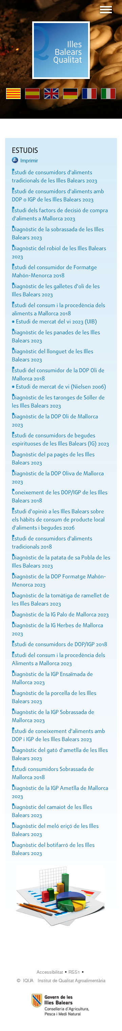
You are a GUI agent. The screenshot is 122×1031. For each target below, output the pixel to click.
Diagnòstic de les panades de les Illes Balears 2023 (56, 337)
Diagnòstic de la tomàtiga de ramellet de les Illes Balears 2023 (60, 600)
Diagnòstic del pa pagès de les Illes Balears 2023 (53, 459)
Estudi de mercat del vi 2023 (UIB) (56, 322)
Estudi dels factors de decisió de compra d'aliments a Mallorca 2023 (60, 215)
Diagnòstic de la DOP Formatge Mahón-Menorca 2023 (59, 581)
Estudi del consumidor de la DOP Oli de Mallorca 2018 (58, 375)
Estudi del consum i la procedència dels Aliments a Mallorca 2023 (58, 660)
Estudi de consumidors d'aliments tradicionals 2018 (52, 543)
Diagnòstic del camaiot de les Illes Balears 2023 (52, 812)
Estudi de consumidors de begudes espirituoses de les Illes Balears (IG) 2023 (60, 440)
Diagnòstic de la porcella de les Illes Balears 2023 (54, 698)
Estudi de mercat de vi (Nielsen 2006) (61, 387)
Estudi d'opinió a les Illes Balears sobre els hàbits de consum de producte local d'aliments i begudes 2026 (58, 520)
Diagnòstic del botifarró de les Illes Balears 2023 (53, 849)
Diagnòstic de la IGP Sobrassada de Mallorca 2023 (53, 717)
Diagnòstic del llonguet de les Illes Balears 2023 (52, 356)
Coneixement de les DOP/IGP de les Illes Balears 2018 (59, 497)
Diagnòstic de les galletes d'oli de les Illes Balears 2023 (56, 291)
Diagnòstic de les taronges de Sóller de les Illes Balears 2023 (58, 402)
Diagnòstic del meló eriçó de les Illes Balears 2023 (55, 830)
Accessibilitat (50, 972)
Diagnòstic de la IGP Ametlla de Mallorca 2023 (60, 793)
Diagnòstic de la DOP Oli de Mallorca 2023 (55, 421)
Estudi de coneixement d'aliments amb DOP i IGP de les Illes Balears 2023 (58, 736)
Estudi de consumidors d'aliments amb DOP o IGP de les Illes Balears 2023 (58, 196)
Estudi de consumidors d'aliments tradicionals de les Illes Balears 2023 (54, 177)
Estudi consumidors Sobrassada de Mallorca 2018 (53, 774)
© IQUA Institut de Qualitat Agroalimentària (61, 980)
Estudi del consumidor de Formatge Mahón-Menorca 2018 (54, 272)
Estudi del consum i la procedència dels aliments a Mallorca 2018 (58, 310)
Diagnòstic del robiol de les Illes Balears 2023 (59, 253)
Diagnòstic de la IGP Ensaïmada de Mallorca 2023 (52, 679)
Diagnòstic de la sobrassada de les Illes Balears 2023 (58, 234)
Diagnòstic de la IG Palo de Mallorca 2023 (60, 615)
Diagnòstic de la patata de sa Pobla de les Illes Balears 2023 (61, 562)
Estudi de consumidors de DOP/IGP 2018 (59, 645)
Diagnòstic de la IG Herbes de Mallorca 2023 (57, 630)
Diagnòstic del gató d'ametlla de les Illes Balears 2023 (60, 755)
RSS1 (74, 972)
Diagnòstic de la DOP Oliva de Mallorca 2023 (58, 478)
